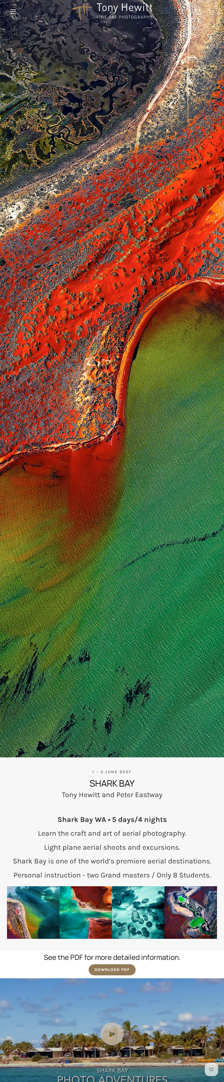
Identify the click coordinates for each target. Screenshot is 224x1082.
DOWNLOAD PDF (112, 969)
